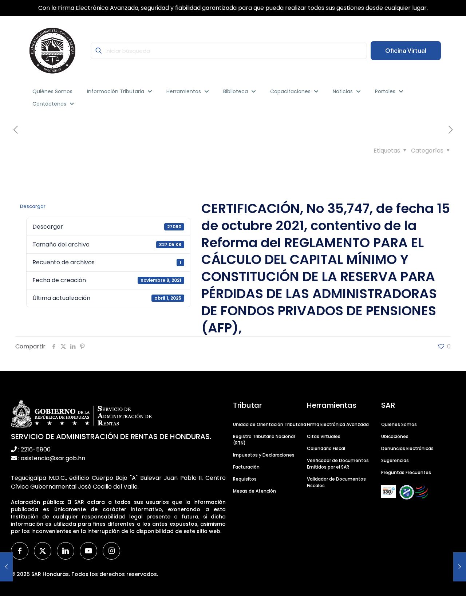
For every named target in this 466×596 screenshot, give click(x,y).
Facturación (246, 467)
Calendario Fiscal (326, 448)
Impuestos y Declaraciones (264, 455)
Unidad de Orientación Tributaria (269, 424)
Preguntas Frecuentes (406, 472)
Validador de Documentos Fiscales (336, 482)
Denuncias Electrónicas (407, 448)
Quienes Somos (399, 424)
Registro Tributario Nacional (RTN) (264, 439)
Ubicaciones (394, 436)
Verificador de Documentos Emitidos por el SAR (338, 463)
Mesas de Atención (254, 491)
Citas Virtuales (323, 436)
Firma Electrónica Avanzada (338, 424)
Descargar (33, 206)
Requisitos (245, 479)
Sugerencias (395, 460)
